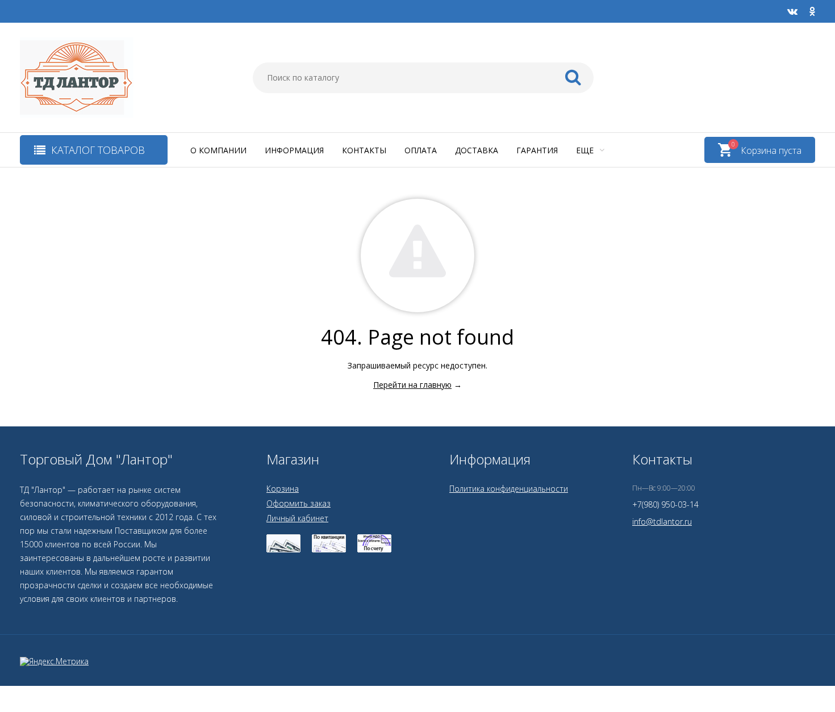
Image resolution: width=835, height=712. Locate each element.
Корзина (282, 488)
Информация (294, 150)
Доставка (476, 150)
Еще (586, 150)
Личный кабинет (297, 518)
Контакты (364, 150)
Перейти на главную (412, 384)
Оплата (420, 150)
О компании (218, 150)
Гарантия (537, 150)
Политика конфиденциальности (508, 488)
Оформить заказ (298, 503)
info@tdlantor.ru (662, 521)
